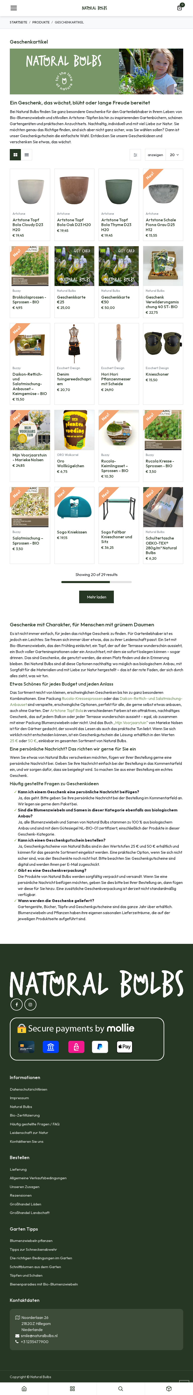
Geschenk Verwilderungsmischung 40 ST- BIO (162, 302)
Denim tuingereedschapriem (74, 379)
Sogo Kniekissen (72, 531)
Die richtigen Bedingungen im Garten (41, 1258)
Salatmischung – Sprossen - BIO (28, 540)
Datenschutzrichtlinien (28, 1089)
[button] (46, 175)
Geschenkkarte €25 (71, 299)
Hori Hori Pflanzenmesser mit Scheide (116, 379)
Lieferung (18, 1169)
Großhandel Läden (25, 1204)
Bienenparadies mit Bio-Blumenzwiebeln (44, 1284)
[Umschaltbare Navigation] (13, 8)
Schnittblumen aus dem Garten (35, 1266)
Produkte (41, 22)
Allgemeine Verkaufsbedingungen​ (38, 1177)
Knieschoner (157, 374)
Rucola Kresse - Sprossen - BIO (160, 463)
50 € (32, 740)
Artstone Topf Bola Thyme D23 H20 (116, 224)
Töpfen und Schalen (26, 1275)
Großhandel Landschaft (30, 1212)
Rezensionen (21, 1195)
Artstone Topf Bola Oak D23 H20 (74, 222)
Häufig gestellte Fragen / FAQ (35, 1124)
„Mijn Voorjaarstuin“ (130, 722)
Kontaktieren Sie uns (27, 1141)
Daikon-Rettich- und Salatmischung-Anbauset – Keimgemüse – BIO (30, 384)
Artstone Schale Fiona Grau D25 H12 (161, 224)
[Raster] (15, 154)
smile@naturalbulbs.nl (38, 1335)
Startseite (18, 22)
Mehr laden (96, 596)
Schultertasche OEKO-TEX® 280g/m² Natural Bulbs (161, 545)
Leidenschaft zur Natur (29, 1132)
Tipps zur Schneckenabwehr (33, 1249)
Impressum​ (19, 1097)
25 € (14, 740)
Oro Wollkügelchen (70, 463)
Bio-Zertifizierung (25, 1115)
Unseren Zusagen (24, 1186)
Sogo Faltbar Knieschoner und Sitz (116, 536)
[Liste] (26, 154)
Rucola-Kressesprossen (82, 698)
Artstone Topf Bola (66, 710)
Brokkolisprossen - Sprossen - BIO (29, 299)
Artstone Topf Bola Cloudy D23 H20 (28, 224)
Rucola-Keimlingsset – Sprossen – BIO (114, 465)
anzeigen (155, 154)
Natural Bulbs (21, 1106)
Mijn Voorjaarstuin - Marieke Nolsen (30, 457)
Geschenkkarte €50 (115, 299)
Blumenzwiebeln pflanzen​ (31, 1240)
